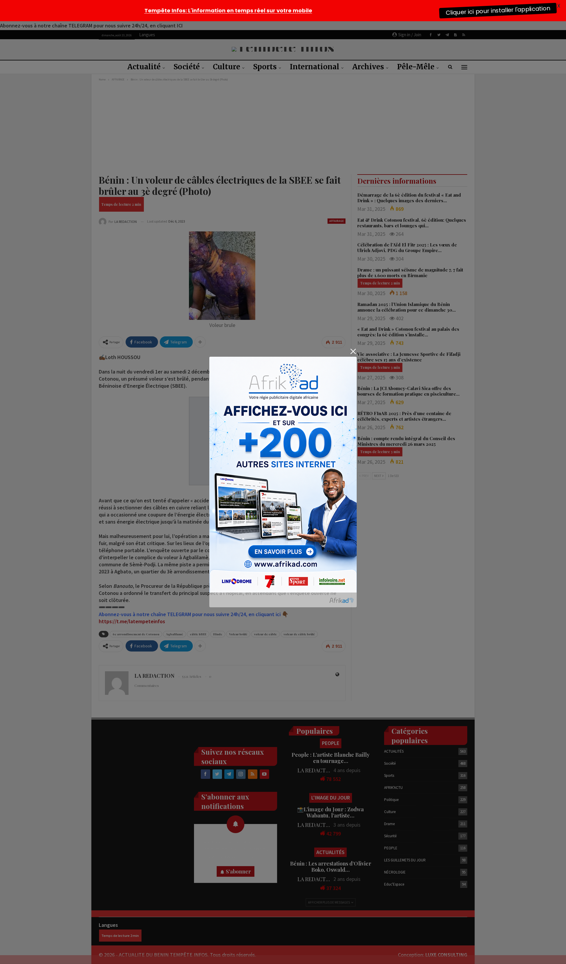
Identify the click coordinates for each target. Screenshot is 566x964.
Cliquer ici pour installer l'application (497, 10)
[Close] (353, 351)
